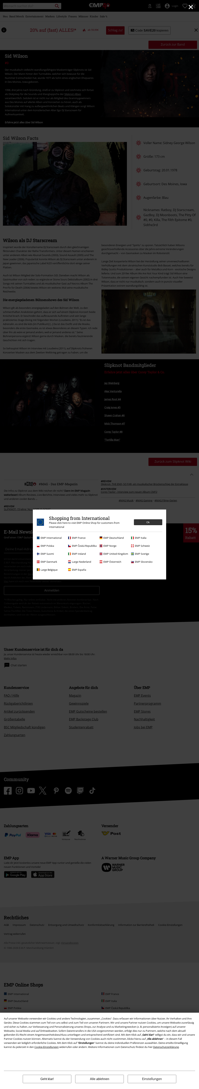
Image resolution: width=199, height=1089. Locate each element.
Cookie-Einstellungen (46, 1047)
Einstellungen (152, 1079)
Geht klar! (47, 1079)
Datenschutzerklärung (166, 1047)
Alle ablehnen (99, 1079)
